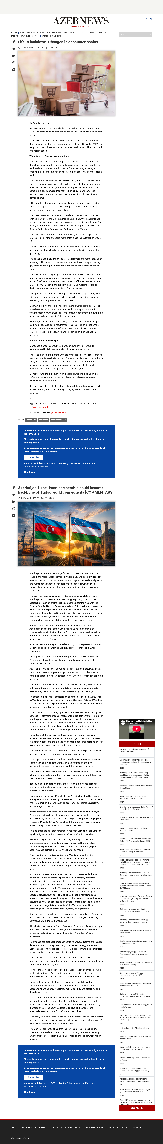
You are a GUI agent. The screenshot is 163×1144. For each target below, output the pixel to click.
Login (150, 18)
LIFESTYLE (102, 33)
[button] (13, 42)
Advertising (72, 1127)
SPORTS (45, 36)
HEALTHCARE (25, 36)
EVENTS (14, 36)
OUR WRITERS (55, 36)
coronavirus (31, 420)
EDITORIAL (82, 33)
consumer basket (58, 420)
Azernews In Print (94, 1127)
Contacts (56, 1127)
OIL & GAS (41, 33)
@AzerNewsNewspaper (36, 466)
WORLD (22, 33)
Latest (136, 744)
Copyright (136, 1127)
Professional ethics (34, 1127)
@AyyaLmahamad (38, 407)
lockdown (43, 420)
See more (137, 1107)
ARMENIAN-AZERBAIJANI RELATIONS (61, 33)
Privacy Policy (118, 1127)
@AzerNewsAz (58, 412)
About (15, 1127)
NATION (14, 33)
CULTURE (35, 36)
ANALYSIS (92, 33)
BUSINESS (31, 33)
